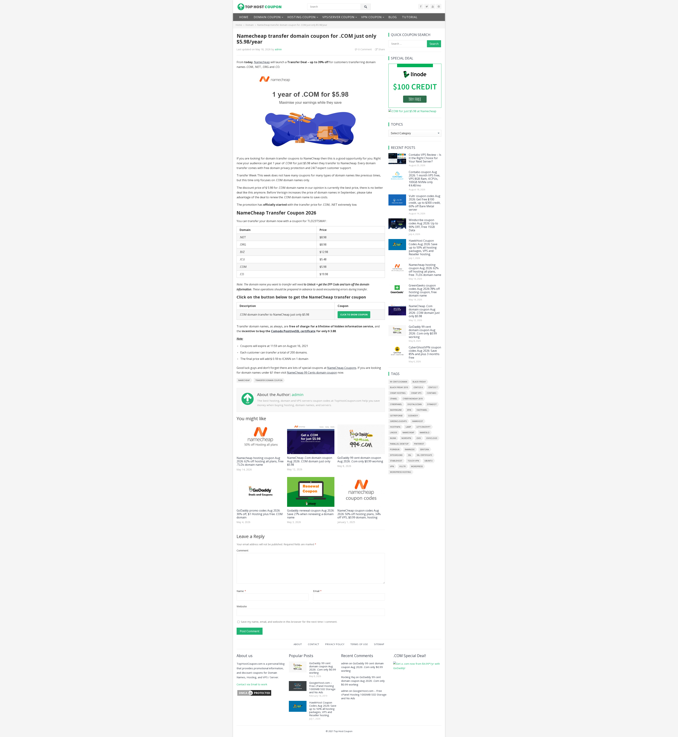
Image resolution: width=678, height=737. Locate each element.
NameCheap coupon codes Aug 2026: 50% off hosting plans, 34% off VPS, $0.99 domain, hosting (359, 514)
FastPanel (422, 410)
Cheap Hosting (398, 393)
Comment (242, 550)
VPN (392, 466)
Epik (409, 410)
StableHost (396, 460)
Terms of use (359, 644)
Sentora (424, 449)
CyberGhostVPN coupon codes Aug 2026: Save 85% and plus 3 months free (425, 352)
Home (243, 17)
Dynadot (432, 404)
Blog (392, 17)
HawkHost (417, 421)
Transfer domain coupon (268, 380)
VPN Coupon (371, 17)
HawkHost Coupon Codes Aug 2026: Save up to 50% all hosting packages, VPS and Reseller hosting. (423, 247)
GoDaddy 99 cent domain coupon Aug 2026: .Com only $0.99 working (360, 459)
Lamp (408, 426)
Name (241, 591)
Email (317, 591)
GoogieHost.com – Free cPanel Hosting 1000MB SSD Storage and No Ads (322, 687)
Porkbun (394, 449)
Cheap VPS (416, 393)
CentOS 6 (418, 387)
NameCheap (244, 380)
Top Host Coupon (343, 731)
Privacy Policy (334, 644)
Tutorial (410, 17)
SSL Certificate (424, 455)
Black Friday (419, 381)
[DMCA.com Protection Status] (254, 695)
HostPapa (395, 426)
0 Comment (365, 49)
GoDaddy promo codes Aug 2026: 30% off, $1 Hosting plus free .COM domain (260, 514)
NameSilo (424, 432)
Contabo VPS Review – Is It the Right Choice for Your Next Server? (425, 158)
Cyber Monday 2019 (413, 398)
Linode (393, 432)
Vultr (402, 466)
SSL (409, 455)
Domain (250, 24)
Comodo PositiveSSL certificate (293, 331)
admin (278, 49)
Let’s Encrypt (423, 426)
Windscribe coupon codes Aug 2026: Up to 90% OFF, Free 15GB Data (423, 225)
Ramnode (410, 449)
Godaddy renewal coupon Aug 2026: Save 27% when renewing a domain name (310, 514)
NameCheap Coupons (341, 368)
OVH (419, 438)
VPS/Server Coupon (338, 17)
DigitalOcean (415, 404)
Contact (313, 644)
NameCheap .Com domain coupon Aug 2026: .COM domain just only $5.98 (309, 461)
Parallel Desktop (399, 443)
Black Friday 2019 (399, 387)
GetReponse (396, 415)
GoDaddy (413, 415)
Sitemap (379, 644)
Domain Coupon (267, 17)
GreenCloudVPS (398, 421)
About (298, 644)
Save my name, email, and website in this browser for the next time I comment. (289, 621)
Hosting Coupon (301, 17)
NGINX (393, 438)
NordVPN (406, 438)
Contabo (431, 393)
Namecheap (262, 62)
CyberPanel (396, 404)
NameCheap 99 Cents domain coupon (312, 372)
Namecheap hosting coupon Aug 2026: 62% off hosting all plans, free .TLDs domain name (260, 461)
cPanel (393, 398)
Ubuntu (428, 460)
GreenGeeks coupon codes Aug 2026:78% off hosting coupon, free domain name (424, 290)
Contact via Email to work (252, 684)
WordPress (417, 466)
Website (242, 606)
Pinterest (419, 443)
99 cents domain (398, 381)
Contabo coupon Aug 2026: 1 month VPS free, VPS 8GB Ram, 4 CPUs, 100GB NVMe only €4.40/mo (424, 179)
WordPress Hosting (400, 472)
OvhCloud (431, 438)
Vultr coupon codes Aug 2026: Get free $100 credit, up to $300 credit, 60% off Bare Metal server (425, 203)
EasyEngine (396, 410)
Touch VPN (413, 460)
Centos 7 (432, 387)
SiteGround (396, 455)
